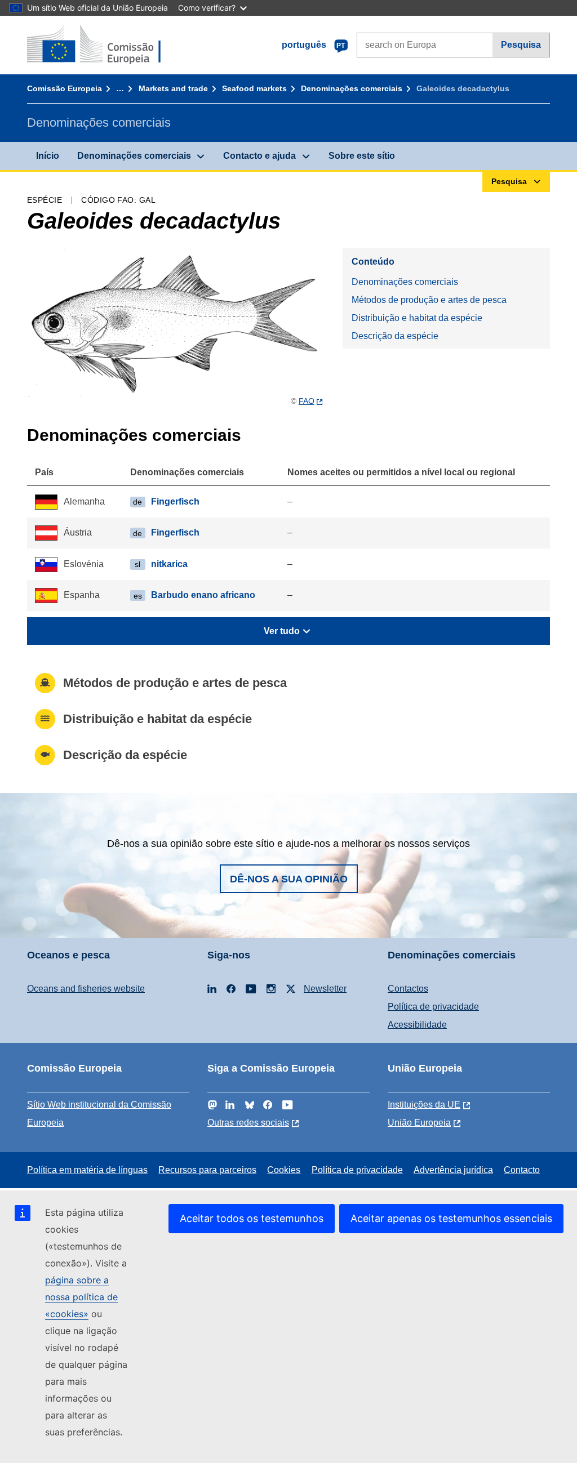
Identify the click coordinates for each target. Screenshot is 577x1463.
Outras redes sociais (248, 1122)
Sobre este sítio (362, 155)
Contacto (522, 1170)
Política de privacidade (433, 1006)
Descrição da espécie (395, 336)
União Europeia (419, 1122)
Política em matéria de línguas (87, 1170)
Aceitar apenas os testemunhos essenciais (451, 1218)
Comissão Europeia (64, 88)
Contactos (408, 988)
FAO (306, 400)
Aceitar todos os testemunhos (251, 1218)
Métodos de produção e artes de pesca (429, 300)
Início (47, 155)
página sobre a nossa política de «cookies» (81, 1296)
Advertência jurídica (453, 1170)
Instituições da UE (424, 1104)
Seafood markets (254, 88)
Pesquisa (521, 45)
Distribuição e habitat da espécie (417, 318)
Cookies (283, 1170)
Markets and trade (173, 88)
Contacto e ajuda (259, 155)
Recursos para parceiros (207, 1170)
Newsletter (325, 988)
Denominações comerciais (351, 88)
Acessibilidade (417, 1024)
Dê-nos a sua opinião (289, 879)
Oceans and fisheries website (86, 988)
